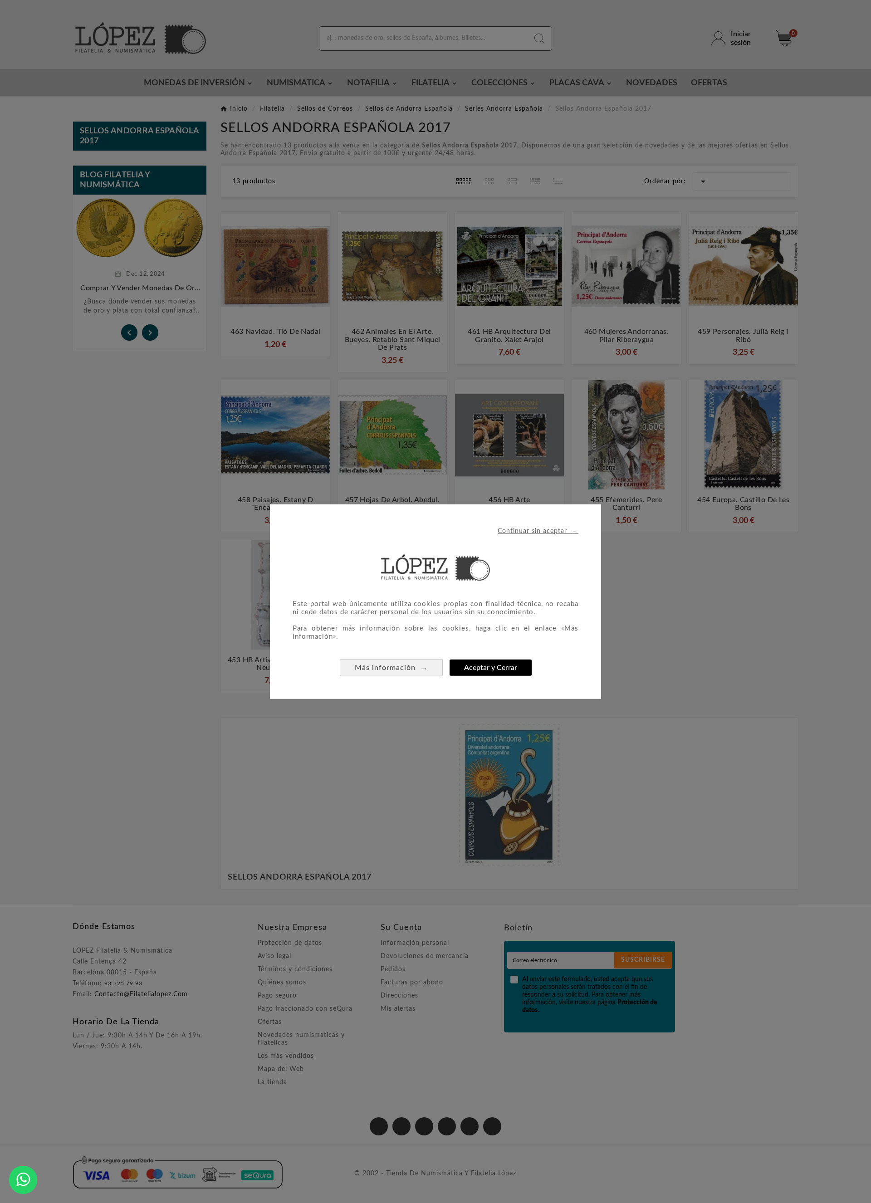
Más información (391, 667)
